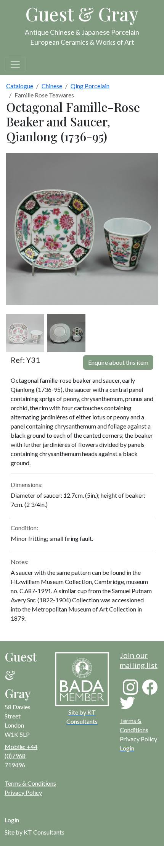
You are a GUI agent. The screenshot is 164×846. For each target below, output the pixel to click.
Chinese (52, 85)
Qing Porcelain (90, 85)
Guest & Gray (82, 14)
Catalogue (19, 85)
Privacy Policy (138, 738)
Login (12, 819)
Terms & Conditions (30, 783)
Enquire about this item (118, 362)
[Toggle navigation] (15, 64)
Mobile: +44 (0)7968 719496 (21, 755)
